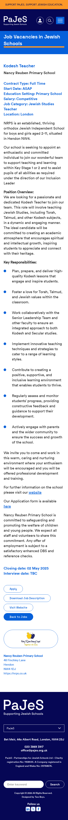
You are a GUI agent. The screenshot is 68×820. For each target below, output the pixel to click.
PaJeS (10, 728)
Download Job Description (27, 598)
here (7, 506)
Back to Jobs (18, 617)
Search (49, 20)
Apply (13, 589)
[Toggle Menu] (60, 20)
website (35, 492)
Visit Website (18, 607)
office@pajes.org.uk (34, 750)
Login (40, 20)
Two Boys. (40, 796)
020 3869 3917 (34, 746)
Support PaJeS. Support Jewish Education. (34, 4)
